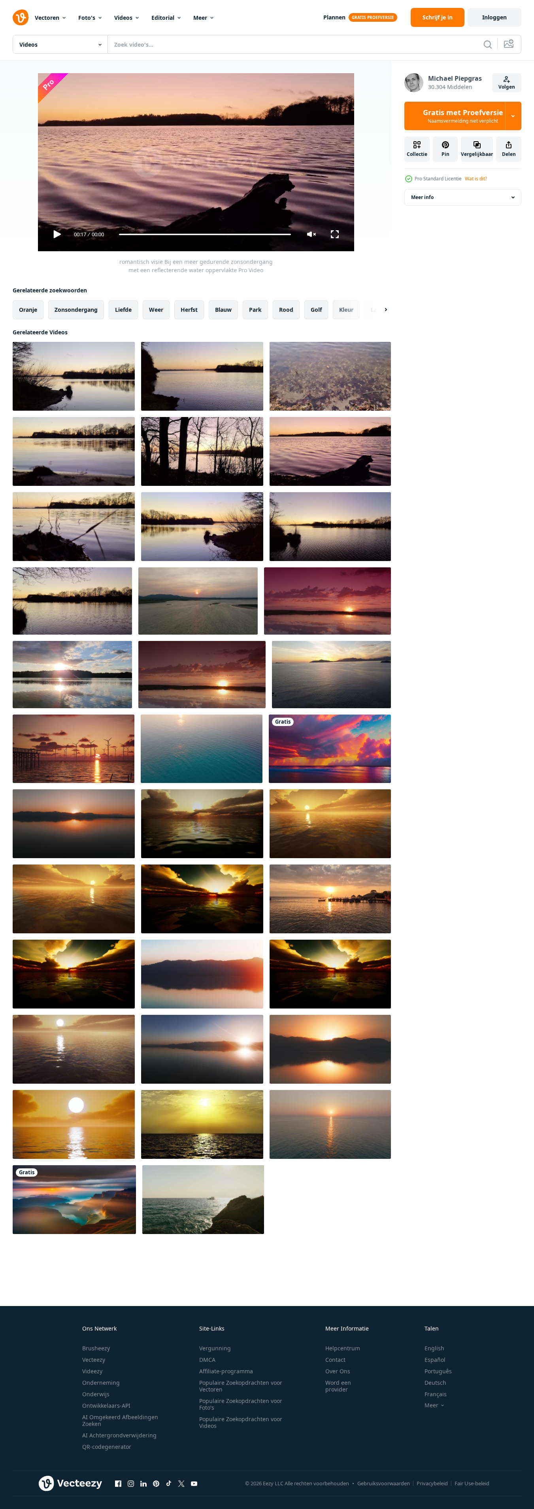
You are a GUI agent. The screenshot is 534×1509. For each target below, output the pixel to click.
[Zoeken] (487, 44)
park (255, 309)
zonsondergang (76, 309)
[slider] (205, 234)
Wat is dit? (476, 178)
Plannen (334, 17)
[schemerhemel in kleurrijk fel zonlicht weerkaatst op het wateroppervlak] (202, 823)
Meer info (422, 197)
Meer (200, 17)
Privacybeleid (432, 1483)
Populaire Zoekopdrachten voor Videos (240, 1422)
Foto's (86, 17)
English (434, 1348)
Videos (123, 17)
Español (435, 1359)
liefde (123, 309)
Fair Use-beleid (472, 1483)
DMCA (207, 1359)
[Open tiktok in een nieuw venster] (169, 1483)
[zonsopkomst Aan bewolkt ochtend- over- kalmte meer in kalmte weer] (327, 601)
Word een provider (338, 1386)
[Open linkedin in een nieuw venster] (143, 1483)
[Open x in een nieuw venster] (181, 1483)
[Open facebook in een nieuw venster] (118, 1483)
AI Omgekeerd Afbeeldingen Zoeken (120, 1420)
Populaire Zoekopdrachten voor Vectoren (240, 1386)
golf (316, 309)
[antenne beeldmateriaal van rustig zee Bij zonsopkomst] (201, 749)
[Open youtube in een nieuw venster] (194, 1483)
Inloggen (494, 17)
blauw (223, 309)
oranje (28, 309)
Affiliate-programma (226, 1371)
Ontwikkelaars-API (106, 1405)
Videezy (92, 1371)
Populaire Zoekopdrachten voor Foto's (240, 1404)
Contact (335, 1359)
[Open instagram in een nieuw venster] (131, 1483)
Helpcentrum (342, 1348)
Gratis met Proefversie (463, 116)
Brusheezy (96, 1348)
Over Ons (337, 1371)
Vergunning (215, 1348)
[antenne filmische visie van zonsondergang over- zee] (330, 1124)
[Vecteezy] (20, 17)
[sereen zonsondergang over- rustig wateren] (198, 601)
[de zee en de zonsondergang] (202, 1124)
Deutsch (435, 1382)
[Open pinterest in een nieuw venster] (156, 1483)
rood (286, 309)
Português (438, 1371)
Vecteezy (93, 1359)
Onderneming (101, 1382)
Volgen (506, 86)
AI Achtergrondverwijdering (119, 1435)
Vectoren (47, 17)
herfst (189, 309)
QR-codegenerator (106, 1446)
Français (436, 1394)
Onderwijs (95, 1394)
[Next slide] (379, 309)
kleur (346, 309)
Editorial (162, 17)
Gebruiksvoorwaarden (383, 1483)
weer (156, 309)
